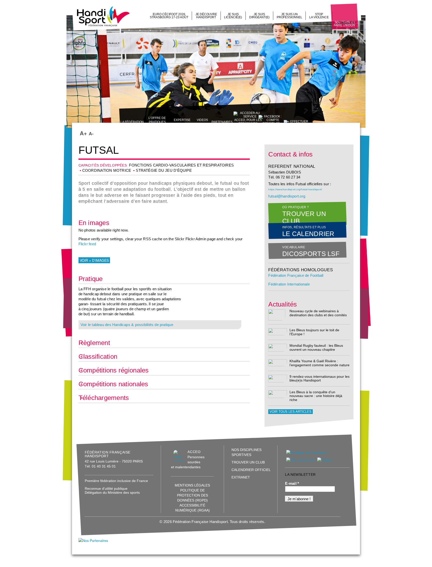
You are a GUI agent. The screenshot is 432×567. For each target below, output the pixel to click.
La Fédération (132, 122)
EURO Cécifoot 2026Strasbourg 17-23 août (169, 15)
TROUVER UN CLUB (248, 462)
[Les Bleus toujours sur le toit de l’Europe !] (277, 332)
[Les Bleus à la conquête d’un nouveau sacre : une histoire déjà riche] (277, 394)
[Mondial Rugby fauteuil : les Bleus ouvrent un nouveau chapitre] (277, 347)
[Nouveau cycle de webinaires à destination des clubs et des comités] (276, 314)
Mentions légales (192, 485)
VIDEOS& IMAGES (202, 122)
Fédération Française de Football (295, 276)
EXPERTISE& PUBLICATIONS (182, 122)
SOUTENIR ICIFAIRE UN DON (344, 23)
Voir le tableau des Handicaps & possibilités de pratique (126, 325)
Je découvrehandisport (206, 15)
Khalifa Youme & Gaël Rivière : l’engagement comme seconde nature (320, 363)
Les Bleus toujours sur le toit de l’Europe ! (314, 332)
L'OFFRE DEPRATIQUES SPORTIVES (157, 122)
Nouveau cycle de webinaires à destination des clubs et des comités (318, 313)
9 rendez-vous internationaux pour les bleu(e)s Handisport (320, 378)
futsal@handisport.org (286, 196)
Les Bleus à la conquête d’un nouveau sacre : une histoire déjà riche (316, 396)
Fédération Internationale (289, 284)
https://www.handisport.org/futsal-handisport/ (295, 189)
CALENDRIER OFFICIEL (251, 470)
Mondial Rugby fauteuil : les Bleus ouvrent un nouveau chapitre (316, 347)
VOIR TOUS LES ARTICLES (291, 412)
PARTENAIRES (222, 122)
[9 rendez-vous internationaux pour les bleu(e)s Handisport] (277, 378)
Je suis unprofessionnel (289, 15)
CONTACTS (346, 22)
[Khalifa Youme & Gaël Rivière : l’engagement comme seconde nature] (277, 362)
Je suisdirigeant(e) (259, 15)
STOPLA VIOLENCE (319, 15)
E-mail (292, 484)
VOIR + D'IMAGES (94, 260)
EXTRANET (241, 477)
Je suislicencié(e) (233, 15)
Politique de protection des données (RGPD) (192, 495)
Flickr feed (87, 244)
